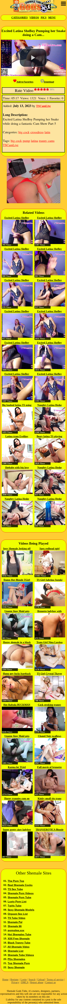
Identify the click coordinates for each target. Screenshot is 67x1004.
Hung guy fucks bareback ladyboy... (17, 674)
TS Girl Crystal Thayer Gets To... (49, 674)
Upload (41, 979)
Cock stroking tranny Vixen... (49, 705)
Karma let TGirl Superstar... (17, 767)
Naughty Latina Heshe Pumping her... (49, 405)
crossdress (37, 132)
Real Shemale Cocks (20, 885)
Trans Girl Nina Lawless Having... (49, 642)
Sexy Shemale (16, 967)
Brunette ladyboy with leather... (49, 611)
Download (49, 82)
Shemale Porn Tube (19, 897)
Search (32, 979)
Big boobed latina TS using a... (16, 405)
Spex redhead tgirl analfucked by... (49, 548)
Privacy (15, 982)
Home (5, 979)
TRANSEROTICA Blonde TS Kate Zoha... (49, 830)
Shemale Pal (15, 922)
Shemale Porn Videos (21, 893)
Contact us (50, 982)
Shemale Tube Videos (21, 955)
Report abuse (36, 982)
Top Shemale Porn (19, 963)
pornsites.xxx (16, 930)
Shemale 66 (15, 926)
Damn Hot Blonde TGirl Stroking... (17, 580)
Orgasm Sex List (18, 913)
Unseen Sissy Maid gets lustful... (16, 611)
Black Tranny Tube (19, 942)
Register (14, 979)
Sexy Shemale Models (21, 909)
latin (47, 132)
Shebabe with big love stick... (17, 467)
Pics (43, 17)
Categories (19, 17)
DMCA (24, 982)
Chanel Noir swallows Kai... (49, 736)
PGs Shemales (16, 959)
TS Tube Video (16, 918)
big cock (23, 132)
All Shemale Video (18, 946)
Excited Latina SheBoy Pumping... (16, 218)
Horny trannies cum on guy (16, 798)
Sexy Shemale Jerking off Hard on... (17, 548)
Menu (52, 17)
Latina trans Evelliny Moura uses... (16, 436)
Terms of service (55, 979)
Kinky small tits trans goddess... (49, 798)
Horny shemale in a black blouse (17, 642)
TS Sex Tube (15, 889)
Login (24, 979)
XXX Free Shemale (19, 938)
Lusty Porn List (17, 901)
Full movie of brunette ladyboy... (49, 767)
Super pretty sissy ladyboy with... (17, 830)
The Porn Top (16, 880)
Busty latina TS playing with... (49, 436)
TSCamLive (43, 106)
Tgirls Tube (14, 905)
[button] (33, 58)
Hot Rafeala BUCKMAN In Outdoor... (16, 705)
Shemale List (15, 950)
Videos (34, 17)
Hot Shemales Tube (19, 934)
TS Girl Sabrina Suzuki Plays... (49, 580)
